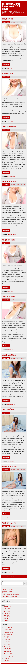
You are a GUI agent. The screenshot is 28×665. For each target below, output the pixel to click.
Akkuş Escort (10, 461)
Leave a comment (21, 22)
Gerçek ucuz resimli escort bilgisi (10, 594)
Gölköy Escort (10, 68)
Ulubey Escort (7, 658)
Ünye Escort (7, 660)
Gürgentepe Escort (9, 643)
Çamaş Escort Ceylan (8, 239)
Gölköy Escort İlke (7, 18)
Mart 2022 (6, 615)
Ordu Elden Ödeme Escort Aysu (10, 596)
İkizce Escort (7, 644)
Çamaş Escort (10, 291)
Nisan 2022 (7, 613)
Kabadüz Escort (8, 646)
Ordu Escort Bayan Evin (9, 522)
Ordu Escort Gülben (7, 589)
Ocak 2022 (7, 618)
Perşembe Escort (8, 656)
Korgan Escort (7, 650)
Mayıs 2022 (7, 611)
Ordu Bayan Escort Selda (9, 466)
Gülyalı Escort (7, 641)
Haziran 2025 (7, 608)
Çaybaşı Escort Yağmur (9, 126)
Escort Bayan (7, 636)
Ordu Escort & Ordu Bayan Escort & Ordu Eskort (11, 6)
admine (13, 22)
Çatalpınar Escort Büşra (9, 181)
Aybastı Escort (10, 349)
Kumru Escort (7, 651)
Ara (3, 581)
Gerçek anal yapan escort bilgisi (10, 593)
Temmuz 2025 (7, 606)
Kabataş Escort (8, 648)
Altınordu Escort (11, 404)
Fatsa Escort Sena (7, 73)
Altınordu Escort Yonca (9, 354)
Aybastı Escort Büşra (8, 296)
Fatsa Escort (10, 121)
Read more (6, 64)
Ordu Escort (10, 517)
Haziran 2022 (7, 610)
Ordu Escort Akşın (7, 591)
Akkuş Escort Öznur (8, 409)
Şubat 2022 (7, 617)
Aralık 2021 (7, 620)
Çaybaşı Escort (11, 176)
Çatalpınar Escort (11, 234)
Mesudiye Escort (8, 653)
